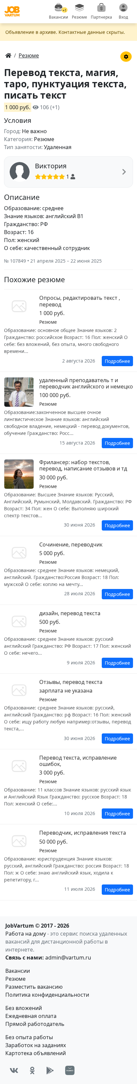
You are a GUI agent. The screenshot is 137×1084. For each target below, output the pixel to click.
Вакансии (17, 970)
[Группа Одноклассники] (32, 1070)
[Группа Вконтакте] (14, 1070)
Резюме (15, 978)
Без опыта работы (29, 1037)
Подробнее (117, 361)
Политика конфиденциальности (47, 994)
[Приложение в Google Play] (50, 1070)
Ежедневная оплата (31, 1016)
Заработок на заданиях (35, 1045)
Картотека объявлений (35, 1053)
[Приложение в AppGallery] (70, 1070)
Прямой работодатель (35, 1024)
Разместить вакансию (34, 986)
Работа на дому (25, 933)
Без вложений (23, 1008)
